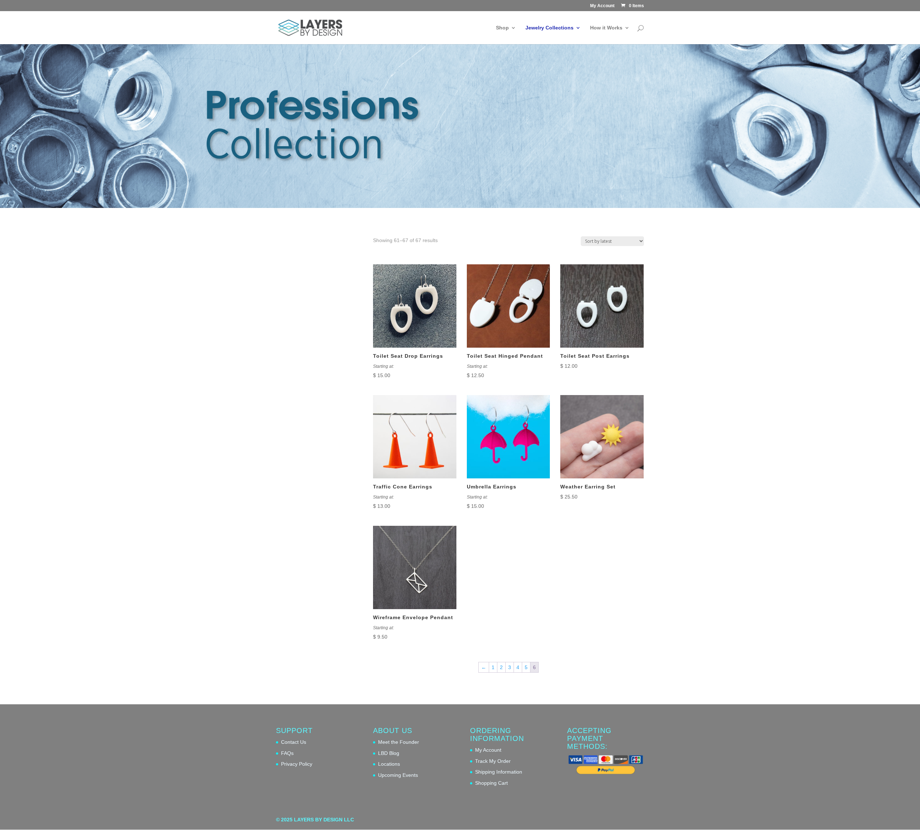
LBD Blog (388, 753)
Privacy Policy (296, 764)
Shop (502, 28)
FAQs (287, 753)
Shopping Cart (491, 783)
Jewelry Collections (549, 28)
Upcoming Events (398, 775)
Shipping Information (498, 772)
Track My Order (493, 761)
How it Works (606, 28)
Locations (389, 764)
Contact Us (293, 742)
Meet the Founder (398, 742)
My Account (602, 6)
